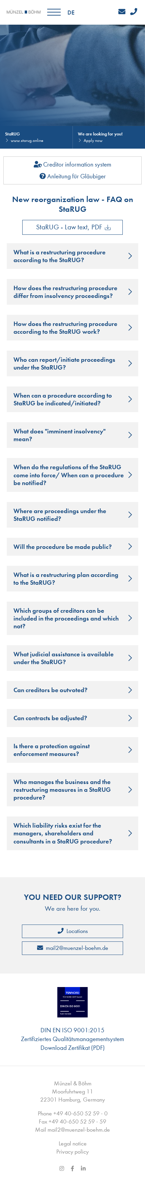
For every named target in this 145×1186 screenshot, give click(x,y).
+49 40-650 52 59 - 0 (80, 1113)
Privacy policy (72, 1151)
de (71, 12)
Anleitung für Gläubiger (76, 176)
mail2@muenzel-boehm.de (76, 948)
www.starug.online (27, 140)
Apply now (93, 140)
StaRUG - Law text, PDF (69, 227)
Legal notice (73, 1143)
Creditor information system (76, 164)
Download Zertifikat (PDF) (72, 1048)
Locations (76, 931)
